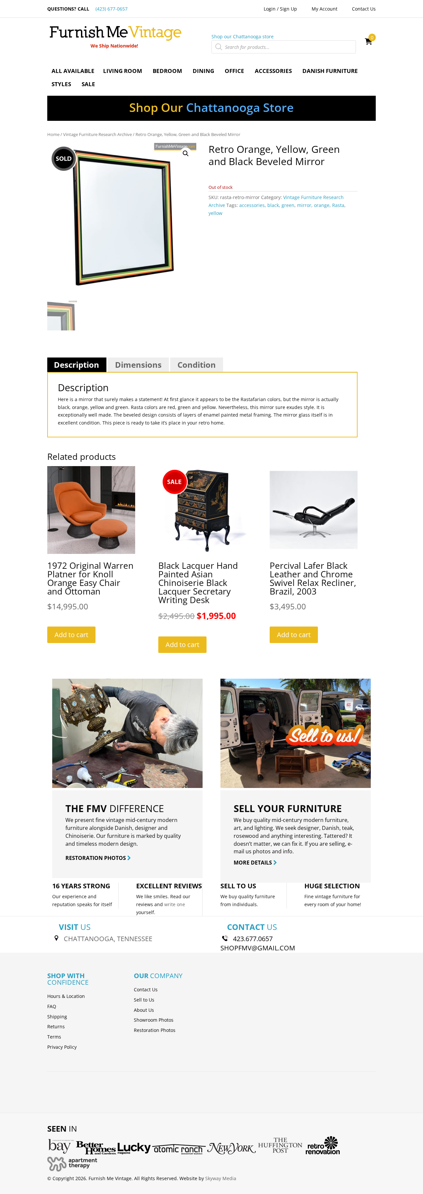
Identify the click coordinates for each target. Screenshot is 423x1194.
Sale (88, 84)
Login (270, 9)
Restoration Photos (154, 1030)
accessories (252, 205)
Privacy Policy (62, 1047)
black (273, 205)
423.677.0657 (253, 938)
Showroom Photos (153, 1020)
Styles (61, 84)
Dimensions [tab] (138, 364)
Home (53, 134)
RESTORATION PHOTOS (96, 858)
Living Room (122, 71)
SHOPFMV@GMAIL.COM (257, 947)
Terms (54, 1037)
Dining (203, 71)
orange (321, 205)
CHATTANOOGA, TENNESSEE (108, 938)
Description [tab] (76, 364)
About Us (144, 1010)
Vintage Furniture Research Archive (97, 134)
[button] (186, 153)
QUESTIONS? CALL (87, 9)
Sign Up (288, 9)
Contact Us (364, 9)
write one (174, 904)
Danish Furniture (330, 71)
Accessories (273, 71)
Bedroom (167, 71)
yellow (215, 213)
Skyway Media (220, 1178)
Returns (56, 1026)
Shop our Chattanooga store (243, 36)
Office (234, 71)
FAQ (51, 1006)
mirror (304, 205)
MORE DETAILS (253, 862)
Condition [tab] (196, 364)
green (288, 205)
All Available (73, 71)
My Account (324, 9)
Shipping (57, 1016)
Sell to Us (144, 1000)
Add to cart (71, 634)
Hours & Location (66, 996)
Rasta (338, 205)
